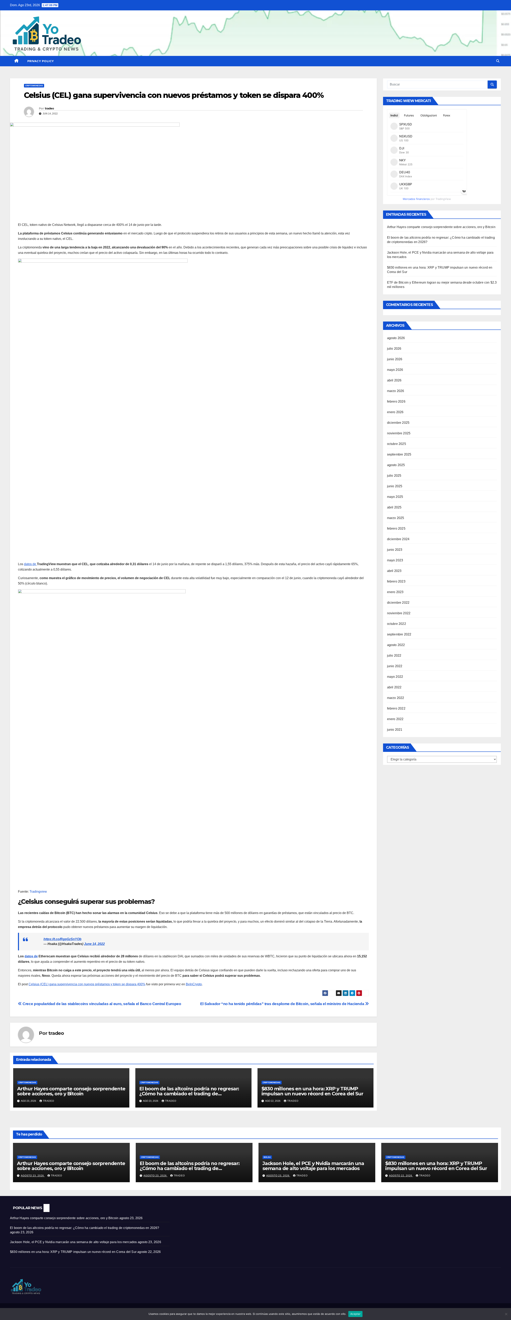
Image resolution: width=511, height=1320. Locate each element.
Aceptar (355, 1313)
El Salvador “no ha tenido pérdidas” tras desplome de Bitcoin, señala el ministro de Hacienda (282, 1004)
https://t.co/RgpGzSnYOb (62, 939)
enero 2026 (395, 412)
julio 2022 (394, 655)
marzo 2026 (395, 391)
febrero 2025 (396, 528)
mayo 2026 (395, 369)
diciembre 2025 (398, 422)
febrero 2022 (396, 708)
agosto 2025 (396, 465)
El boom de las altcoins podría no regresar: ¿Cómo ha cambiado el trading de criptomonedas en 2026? (189, 1094)
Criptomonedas (34, 85)
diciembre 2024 (398, 539)
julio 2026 (394, 348)
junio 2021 (394, 729)
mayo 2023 (395, 560)
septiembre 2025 (399, 454)
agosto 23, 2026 (33, 1175)
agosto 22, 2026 (401, 1175)
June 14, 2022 (94, 944)
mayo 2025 (395, 496)
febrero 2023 (396, 581)
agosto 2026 (396, 338)
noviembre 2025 (399, 433)
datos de (30, 564)
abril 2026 (394, 380)
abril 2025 (394, 507)
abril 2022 (394, 687)
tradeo (49, 108)
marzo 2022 (395, 698)
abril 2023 (394, 571)
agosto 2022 (396, 645)
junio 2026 (394, 359)
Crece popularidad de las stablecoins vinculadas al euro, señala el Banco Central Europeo (101, 1004)
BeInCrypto (194, 984)
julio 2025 (394, 475)
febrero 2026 (396, 401)
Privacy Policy (40, 61)
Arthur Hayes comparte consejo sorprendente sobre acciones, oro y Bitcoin (71, 1091)
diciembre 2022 (398, 602)
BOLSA (267, 1157)
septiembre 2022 (399, 634)
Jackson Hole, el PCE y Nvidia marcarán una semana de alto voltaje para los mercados (313, 1165)
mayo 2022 (395, 676)
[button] (497, 61)
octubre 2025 (396, 444)
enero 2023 (395, 592)
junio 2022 (394, 666)
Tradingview (38, 891)
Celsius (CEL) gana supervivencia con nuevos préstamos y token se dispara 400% (87, 984)
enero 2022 (395, 719)
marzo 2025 (395, 518)
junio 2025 (394, 486)
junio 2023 (394, 549)
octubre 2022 (396, 623)
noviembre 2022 (399, 613)
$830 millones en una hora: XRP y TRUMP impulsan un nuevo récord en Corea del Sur (312, 1091)
